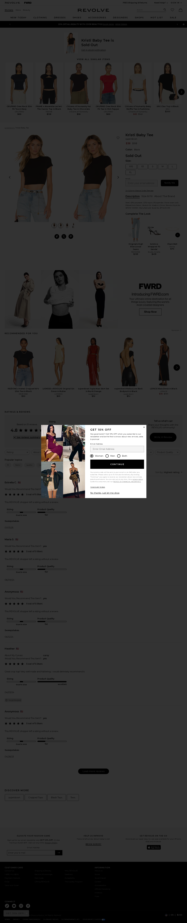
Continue (117, 464)
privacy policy (138, 479)
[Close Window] (144, 427)
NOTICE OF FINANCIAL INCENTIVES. (127, 482)
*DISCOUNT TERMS (97, 487)
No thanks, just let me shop (105, 493)
